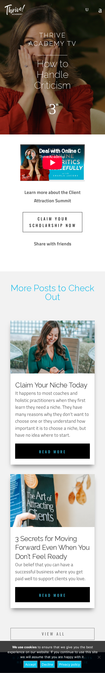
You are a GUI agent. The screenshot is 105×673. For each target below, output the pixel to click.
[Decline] (98, 657)
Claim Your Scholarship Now (52, 222)
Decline (47, 664)
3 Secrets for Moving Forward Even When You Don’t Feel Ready (52, 548)
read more (52, 451)
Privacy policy (69, 664)
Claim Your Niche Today (51, 385)
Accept (30, 664)
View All (53, 634)
